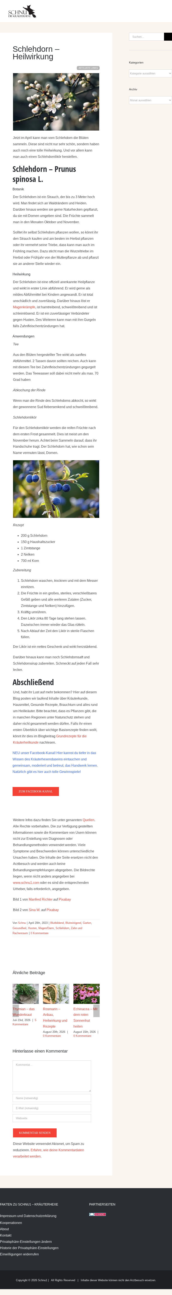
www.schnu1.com (26, 882)
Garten (87, 922)
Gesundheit (19, 928)
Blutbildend (57, 922)
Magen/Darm (46, 928)
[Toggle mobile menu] (164, 8)
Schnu (22, 922)
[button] (16, 1011)
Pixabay (65, 899)
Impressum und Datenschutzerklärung (28, 1216)
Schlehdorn (62, 928)
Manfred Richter (40, 899)
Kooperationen (11, 1223)
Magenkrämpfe (24, 307)
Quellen (88, 820)
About (4, 1229)
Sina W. (34, 910)
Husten (32, 928)
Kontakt (5, 1235)
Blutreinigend (73, 922)
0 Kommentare (39, 933)
